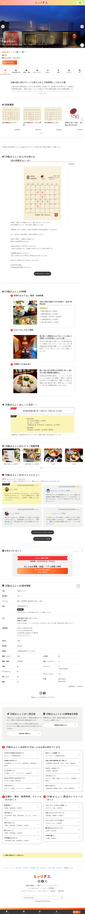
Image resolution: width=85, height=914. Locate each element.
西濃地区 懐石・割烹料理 (38, 868)
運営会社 (61, 891)
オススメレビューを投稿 (42, 539)
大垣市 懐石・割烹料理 (55, 868)
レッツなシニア (56, 513)
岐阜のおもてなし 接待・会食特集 (28, 296)
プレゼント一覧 (78, 551)
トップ (5, 71)
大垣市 (30, 44)
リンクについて (51, 885)
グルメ (12, 868)
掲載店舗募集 (30, 885)
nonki (11, 489)
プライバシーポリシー (28, 891)
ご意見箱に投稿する (24, 733)
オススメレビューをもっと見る (42, 532)
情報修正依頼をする (60, 725)
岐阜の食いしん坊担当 (58, 490)
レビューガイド (42, 891)
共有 (40, 912)
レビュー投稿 (6, 912)
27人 (25, 52)
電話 (77, 911)
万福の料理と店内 (16, 71)
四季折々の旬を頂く (22, 364)
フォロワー (69, 71)
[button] (82, 27)
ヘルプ (44, 888)
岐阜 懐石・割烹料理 (22, 868)
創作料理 (15, 44)
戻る (4, 2)
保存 (82, 45)
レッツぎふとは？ (33, 888)
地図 (58, 71)
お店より (48, 71)
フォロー (23, 912)
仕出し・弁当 (23, 44)
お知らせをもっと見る (42, 273)
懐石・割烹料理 (6, 44)
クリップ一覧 (56, 912)
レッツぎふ (4, 868)
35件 (19, 52)
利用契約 (51, 888)
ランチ (20, 635)
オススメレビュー (37, 71)
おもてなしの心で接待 (24, 330)
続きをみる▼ (9, 500)
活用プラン (40, 885)
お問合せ (53, 891)
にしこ (12, 513)
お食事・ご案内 (26, 71)
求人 (80, 72)
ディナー (27, 635)
